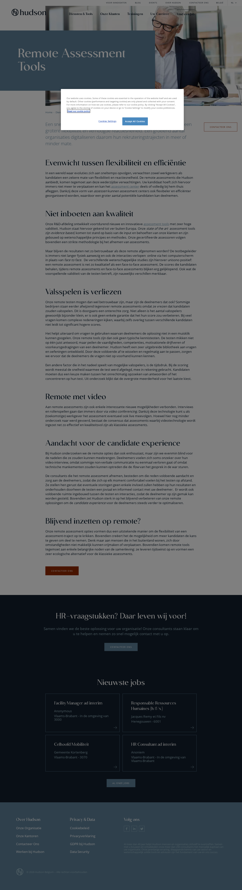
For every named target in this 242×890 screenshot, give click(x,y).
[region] (122, 109)
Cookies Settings (107, 121)
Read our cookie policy (78, 111)
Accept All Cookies (135, 121)
